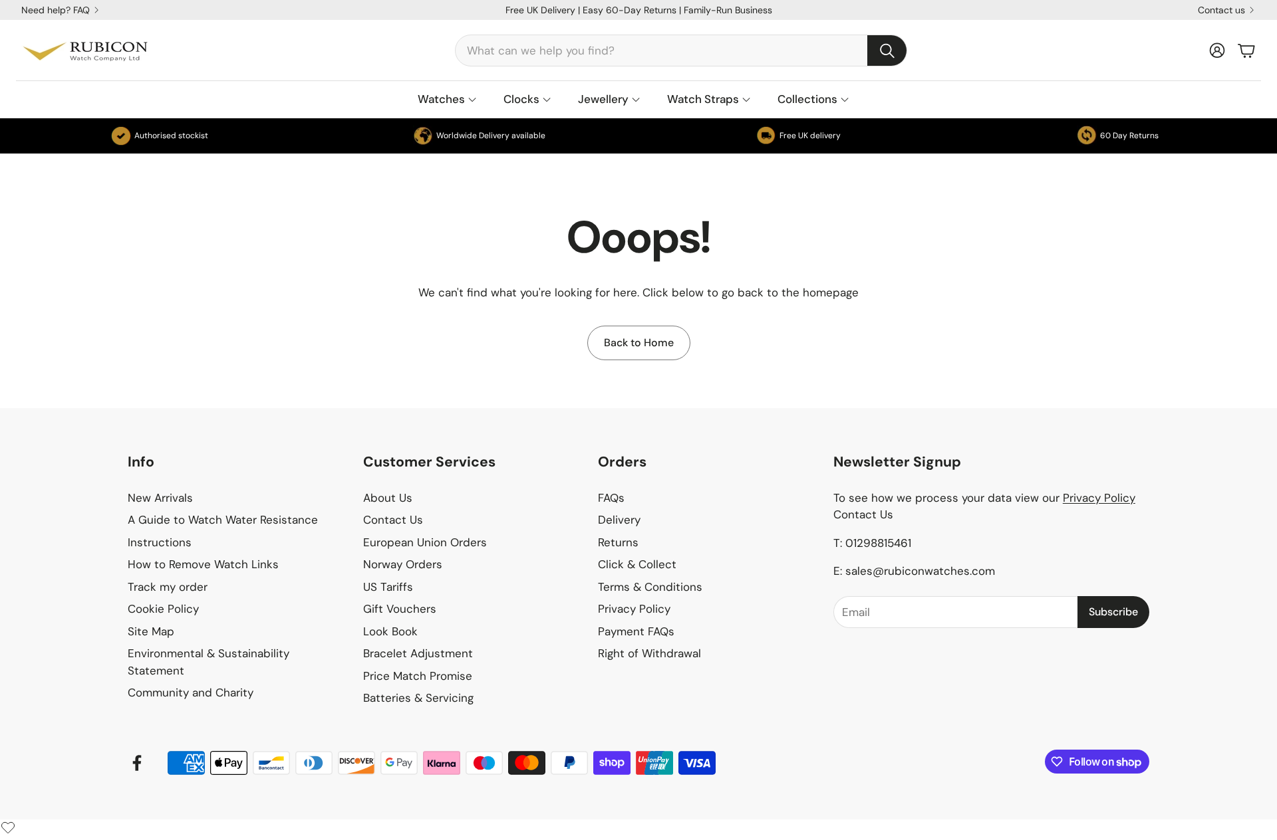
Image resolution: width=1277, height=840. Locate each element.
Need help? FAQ (55, 10)
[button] (681, 50)
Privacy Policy (1099, 497)
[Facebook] (137, 763)
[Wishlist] (8, 827)
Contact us (1221, 10)
